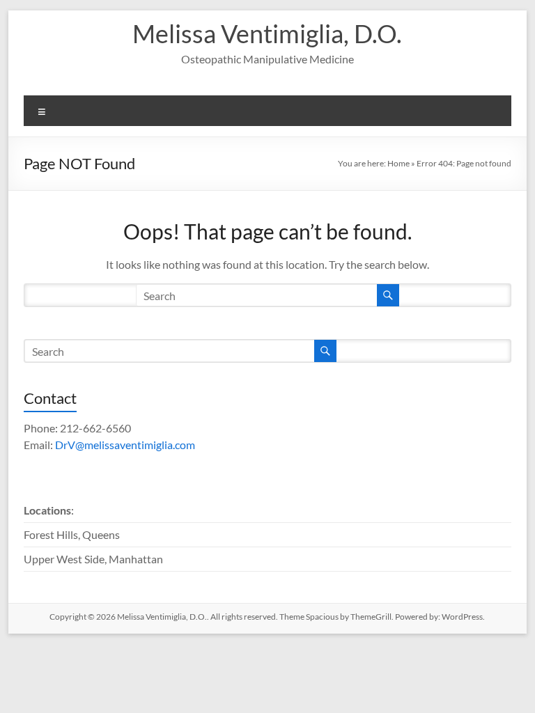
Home (398, 163)
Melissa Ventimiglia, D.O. (267, 33)
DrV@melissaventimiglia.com (125, 444)
